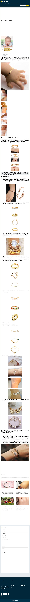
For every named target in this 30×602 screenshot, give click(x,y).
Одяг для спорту (4, 535)
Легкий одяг (4, 529)
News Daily (5, 1)
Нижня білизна (4, 537)
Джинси (18, 3)
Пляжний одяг (4, 533)
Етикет (3, 554)
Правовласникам (22, 585)
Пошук (28, 5)
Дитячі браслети (4, 506)
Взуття (11, 587)
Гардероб (3, 548)
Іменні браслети (19, 489)
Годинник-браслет (19, 506)
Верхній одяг (12, 585)
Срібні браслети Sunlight (6, 489)
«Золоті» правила (5, 56)
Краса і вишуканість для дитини (7, 53)
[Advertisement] (15, 13)
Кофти (12, 3)
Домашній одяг (4, 531)
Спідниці (5, 3)
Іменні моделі (4, 55)
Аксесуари (3, 544)
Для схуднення (4, 546)
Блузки (9, 3)
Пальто (21, 3)
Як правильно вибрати (5, 54)
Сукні (2, 3)
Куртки (24, 3)
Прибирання (3, 552)
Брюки (15, 3)
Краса (3, 550)
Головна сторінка (22, 583)
